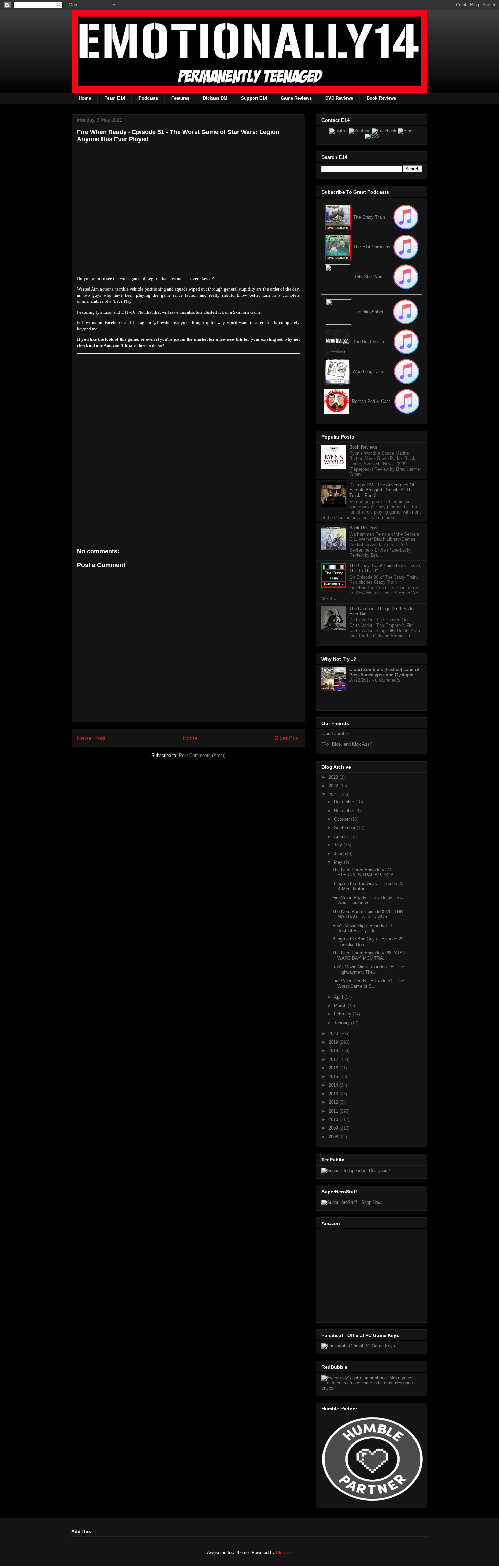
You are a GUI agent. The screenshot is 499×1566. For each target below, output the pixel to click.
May (339, 862)
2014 (334, 1085)
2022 (334, 785)
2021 (334, 794)
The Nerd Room (368, 341)
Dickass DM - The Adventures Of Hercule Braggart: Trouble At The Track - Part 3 (381, 490)
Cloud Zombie (335, 733)
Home (85, 98)
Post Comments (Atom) (202, 755)
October (342, 819)
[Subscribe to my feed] (338, 246)
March (341, 1005)
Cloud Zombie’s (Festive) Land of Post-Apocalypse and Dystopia (384, 672)
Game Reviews (296, 98)
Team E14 (115, 98)
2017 (334, 1059)
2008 (334, 1136)
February (343, 1014)
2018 (334, 1050)
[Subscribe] (406, 246)
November (344, 810)
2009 (334, 1128)
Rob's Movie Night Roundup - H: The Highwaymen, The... (368, 969)
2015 (334, 1076)
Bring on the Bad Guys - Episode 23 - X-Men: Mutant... (369, 886)
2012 (334, 1102)
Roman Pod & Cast (371, 401)
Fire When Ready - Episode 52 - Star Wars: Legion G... (368, 900)
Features (180, 98)
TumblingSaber (368, 311)
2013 (334, 1093)
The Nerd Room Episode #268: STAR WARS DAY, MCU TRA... (369, 955)
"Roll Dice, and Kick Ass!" (347, 744)
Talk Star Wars (369, 276)
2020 (334, 1033)
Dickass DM (215, 98)
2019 (334, 1042)
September (345, 827)
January (342, 1022)
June (339, 853)
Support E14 (254, 98)
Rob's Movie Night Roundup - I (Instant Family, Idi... (362, 928)
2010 (334, 1119)
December (344, 801)
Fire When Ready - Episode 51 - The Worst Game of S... (368, 983)
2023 (334, 777)
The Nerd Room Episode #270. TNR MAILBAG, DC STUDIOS (367, 914)
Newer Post (91, 738)
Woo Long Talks (368, 371)
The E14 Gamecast (372, 246)
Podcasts (148, 98)
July (339, 844)
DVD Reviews (339, 98)
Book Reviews (381, 98)
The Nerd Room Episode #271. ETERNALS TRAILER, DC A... (365, 872)
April (339, 997)
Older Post (287, 738)
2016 (334, 1067)
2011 (334, 1111)
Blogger (283, 1552)
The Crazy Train (369, 217)
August (341, 836)
